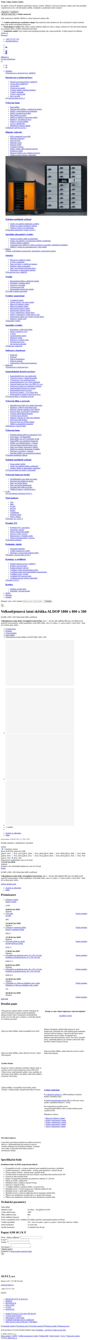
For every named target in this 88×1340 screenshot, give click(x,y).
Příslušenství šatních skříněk (20, 126)
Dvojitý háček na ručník (14, 943)
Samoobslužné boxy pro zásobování (23, 376)
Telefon (3, 1242)
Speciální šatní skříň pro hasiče (21, 487)
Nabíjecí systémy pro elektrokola (22, 228)
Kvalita (12, 506)
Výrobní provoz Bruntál (19, 416)
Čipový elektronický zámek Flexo (22, 313)
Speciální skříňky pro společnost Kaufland (25, 453)
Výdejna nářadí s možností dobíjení (23, 90)
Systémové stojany (17, 147)
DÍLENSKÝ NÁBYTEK (15, 1318)
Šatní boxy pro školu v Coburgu (21, 451)
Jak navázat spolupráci (18, 344)
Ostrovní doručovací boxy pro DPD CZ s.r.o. (26, 384)
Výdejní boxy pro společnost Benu (22, 380)
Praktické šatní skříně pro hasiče (22, 481)
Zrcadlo (8, 916)
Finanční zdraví (15, 515)
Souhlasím (14, 12)
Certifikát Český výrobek (19, 574)
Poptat (3, 868)
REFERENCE (11, 1303)
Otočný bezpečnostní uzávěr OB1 (58, 1100)
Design (12, 510)
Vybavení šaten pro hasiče (18, 474)
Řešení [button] (8, 249)
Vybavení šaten (13, 103)
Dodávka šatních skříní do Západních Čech (25, 435)
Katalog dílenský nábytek (19, 568)
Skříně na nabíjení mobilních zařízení (23, 226)
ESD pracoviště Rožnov (19, 420)
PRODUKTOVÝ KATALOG (17, 1299)
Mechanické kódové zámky (20, 308)
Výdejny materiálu (16, 92)
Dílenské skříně (15, 145)
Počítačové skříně (16, 151)
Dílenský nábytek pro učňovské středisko (25, 418)
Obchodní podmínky (17, 549)
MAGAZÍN (10, 1305)
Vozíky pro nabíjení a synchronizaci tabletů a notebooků (30, 241)
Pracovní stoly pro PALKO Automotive (24, 412)
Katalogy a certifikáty (16, 559)
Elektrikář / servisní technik (20, 591)
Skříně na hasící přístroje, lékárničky (23, 155)
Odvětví (9, 255)
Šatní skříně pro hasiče (18, 115)
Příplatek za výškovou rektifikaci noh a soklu (22, 985)
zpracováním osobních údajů (21, 1251)
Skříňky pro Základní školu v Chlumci (24, 443)
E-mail (3, 1240)
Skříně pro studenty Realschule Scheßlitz (25, 449)
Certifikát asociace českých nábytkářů (23, 578)
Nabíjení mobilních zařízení (18, 219)
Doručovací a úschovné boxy (19, 77)
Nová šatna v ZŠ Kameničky (20, 437)
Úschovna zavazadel (17, 88)
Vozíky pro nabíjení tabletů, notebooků (24, 466)
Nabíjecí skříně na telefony (19, 243)
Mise (12, 504)
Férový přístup (15, 517)
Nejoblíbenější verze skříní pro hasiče (23, 479)
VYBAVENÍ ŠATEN (13, 1316)
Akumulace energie (17, 530)
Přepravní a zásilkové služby (20, 260)
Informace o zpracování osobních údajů (24, 553)
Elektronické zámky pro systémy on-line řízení (27, 317)
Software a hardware (15, 350)
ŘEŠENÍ (9, 1301)
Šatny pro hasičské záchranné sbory (23, 268)
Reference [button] (9, 365)
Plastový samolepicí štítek (15, 930)
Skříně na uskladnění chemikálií (21, 424)
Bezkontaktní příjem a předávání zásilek (24, 281)
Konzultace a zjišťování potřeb (21, 330)
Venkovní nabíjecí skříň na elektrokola (24, 239)
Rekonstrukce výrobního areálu (21, 536)
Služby (8, 593)
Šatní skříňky (15, 107)
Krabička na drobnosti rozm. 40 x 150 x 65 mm (23, 971)
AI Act (62, 1336)
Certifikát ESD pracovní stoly (21, 576)
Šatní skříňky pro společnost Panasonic (24, 441)
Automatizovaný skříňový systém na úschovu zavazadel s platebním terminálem (39, 245)
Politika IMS (43, 1336)
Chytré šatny (14, 86)
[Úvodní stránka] (8, 59)
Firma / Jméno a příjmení (10, 1237)
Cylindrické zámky (17, 300)
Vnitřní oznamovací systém (20, 551)
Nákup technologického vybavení (22, 538)
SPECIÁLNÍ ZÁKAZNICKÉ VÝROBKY (21, 1322)
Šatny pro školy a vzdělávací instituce (23, 264)
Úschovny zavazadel (17, 285)
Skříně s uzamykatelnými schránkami (23, 111)
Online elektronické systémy (56, 1124)
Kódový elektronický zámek (56, 1122)
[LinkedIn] (6, 47)
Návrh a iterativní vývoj (18, 332)
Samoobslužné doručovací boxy (20, 371)
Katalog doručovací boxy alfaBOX (23, 564)
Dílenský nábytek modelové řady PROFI (25, 409)
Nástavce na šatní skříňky (19, 122)
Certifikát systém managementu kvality (24, 570)
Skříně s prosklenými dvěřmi (20, 113)
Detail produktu (81, 914)
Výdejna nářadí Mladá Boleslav (21, 414)
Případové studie (16, 338)
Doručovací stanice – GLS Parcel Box (24, 392)
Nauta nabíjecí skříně (17, 464)
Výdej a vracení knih (17, 94)
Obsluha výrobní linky (18, 589)
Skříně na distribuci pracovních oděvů (23, 117)
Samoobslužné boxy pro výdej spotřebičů (25, 382)
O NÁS (8, 1307)
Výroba (13, 334)
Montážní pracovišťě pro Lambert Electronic (26, 405)
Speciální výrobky (14, 325)
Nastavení (5, 12)
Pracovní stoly (15, 141)
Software (13, 357)
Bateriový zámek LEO (18, 319)
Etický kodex (54, 1336)
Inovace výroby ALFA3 (19, 534)
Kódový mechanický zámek (56, 1120)
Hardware (13, 355)
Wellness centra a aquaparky (20, 266)
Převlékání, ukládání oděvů (20, 283)
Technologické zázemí (18, 336)
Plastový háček (11, 902)
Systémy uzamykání (15, 296)
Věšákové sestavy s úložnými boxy (23, 489)
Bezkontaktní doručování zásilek (22, 289)
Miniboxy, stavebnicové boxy (21, 119)
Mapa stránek (6, 1336)
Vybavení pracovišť (17, 287)
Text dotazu (5, 1247)
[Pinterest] (6, 51)
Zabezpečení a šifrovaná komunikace (23, 363)
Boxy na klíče (15, 96)
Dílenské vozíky (16, 143)
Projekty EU (11, 523)
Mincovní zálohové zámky (19, 304)
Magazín (9, 595)
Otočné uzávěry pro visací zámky (22, 302)
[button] (2, 61)
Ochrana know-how (17, 342)
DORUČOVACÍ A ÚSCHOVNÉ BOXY (21, 1314)
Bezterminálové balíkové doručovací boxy (25, 394)
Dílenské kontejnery (17, 139)
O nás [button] (8, 491)
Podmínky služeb (14, 544)
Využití (9, 277)
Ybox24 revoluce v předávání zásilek (23, 378)
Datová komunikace (17, 359)
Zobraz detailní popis (8, 884)
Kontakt (8, 597)
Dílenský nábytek (14, 132)
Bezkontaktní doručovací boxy (21, 390)
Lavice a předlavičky (17, 124)
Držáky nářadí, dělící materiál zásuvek (24, 149)
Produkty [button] (9, 71)
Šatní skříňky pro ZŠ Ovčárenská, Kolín (24, 439)
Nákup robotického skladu (19, 532)
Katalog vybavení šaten (18, 566)
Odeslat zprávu (7, 1249)
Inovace (13, 508)
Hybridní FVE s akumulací (20, 528)
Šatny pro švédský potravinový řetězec (24, 447)
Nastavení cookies (73, 1336)
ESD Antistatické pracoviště (20, 136)
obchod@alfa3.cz (7, 1285)
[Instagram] (6, 53)
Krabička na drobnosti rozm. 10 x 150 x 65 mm (23, 957)
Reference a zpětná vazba (19, 340)
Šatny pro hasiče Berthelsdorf (20, 485)
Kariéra (9, 584)
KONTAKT (10, 1309)
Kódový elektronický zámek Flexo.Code (25, 315)
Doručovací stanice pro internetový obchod (25, 386)
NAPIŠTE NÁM (65, 1016)
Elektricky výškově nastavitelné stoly (23, 407)
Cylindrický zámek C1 (54, 1095)
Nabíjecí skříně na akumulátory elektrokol (25, 468)
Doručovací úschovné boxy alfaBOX (23, 82)
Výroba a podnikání (17, 262)
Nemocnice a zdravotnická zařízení (22, 270)
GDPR (14, 1336)
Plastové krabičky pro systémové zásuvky (25, 153)
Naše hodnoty (12, 498)
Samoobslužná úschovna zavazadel (23, 388)
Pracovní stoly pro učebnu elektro (22, 422)
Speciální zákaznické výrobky (19, 234)
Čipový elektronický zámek (56, 1126)
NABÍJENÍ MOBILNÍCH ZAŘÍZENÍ (20, 1320)
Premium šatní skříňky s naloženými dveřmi (26, 109)
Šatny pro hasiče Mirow (18, 483)
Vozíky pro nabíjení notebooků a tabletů (24, 224)
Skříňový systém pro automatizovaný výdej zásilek (28, 247)
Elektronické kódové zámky (20, 310)
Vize (11, 502)
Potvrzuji (4, 35)
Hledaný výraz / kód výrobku (11, 601)
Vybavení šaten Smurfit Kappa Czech (23, 445)
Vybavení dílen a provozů (18, 401)
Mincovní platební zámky (19, 306)
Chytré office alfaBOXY (19, 84)
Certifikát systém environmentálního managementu (28, 572)
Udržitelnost (14, 513)
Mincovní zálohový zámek (55, 1118)
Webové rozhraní (16, 361)
